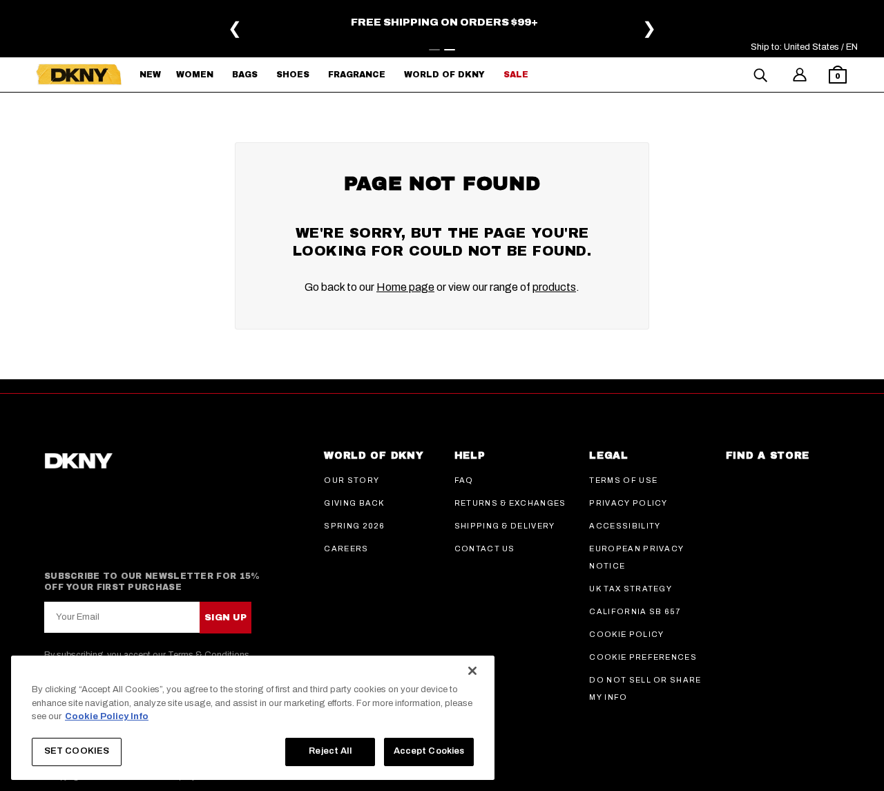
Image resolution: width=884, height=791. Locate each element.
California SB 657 (634, 611)
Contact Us (484, 548)
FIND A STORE (767, 455)
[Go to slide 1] (434, 49)
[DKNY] (78, 74)
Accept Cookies (429, 751)
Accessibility (624, 526)
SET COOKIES (76, 751)
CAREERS (346, 548)
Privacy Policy (628, 503)
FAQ (464, 480)
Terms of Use (623, 480)
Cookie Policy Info (106, 716)
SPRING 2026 (354, 526)
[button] (838, 76)
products (554, 287)
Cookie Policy (626, 634)
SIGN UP (225, 617)
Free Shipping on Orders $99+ (444, 22)
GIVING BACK (354, 503)
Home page (405, 287)
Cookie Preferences (643, 657)
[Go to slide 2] (449, 49)
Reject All (330, 751)
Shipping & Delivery (504, 526)
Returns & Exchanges (510, 503)
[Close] (472, 671)
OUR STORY (351, 480)
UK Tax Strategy (630, 588)
